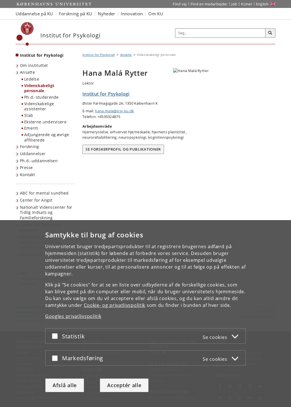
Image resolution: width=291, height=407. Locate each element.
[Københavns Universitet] (25, 34)
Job (234, 4)
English (262, 4)
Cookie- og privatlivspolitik (115, 305)
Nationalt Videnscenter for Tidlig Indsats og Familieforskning (46, 212)
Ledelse (31, 79)
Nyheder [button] (106, 13)
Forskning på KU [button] (75, 13)
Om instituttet (34, 65)
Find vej (179, 4)
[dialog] (145, 313)
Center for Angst (36, 200)
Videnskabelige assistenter (39, 106)
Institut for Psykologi (42, 55)
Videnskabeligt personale (39, 88)
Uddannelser (32, 153)
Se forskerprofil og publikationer (123, 149)
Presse (26, 167)
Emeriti (31, 128)
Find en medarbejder (209, 4)
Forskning (29, 146)
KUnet (246, 4)
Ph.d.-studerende (41, 97)
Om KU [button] (155, 13)
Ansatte (27, 72)
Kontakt (27, 174)
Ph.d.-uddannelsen (39, 160)
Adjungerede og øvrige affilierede (46, 137)
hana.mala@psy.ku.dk (114, 110)
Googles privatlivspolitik (73, 316)
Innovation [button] (132, 13)
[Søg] (270, 33)
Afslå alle (65, 385)
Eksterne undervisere (45, 122)
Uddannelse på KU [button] (34, 13)
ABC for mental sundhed (44, 193)
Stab (28, 115)
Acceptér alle (124, 385)
